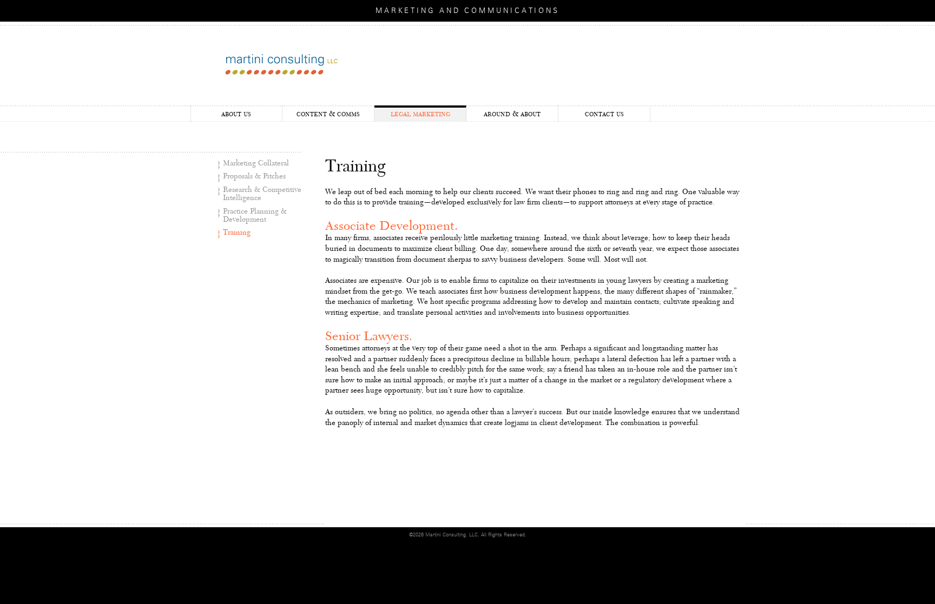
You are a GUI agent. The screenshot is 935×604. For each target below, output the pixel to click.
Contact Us (604, 114)
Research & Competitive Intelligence (262, 194)
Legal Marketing (420, 114)
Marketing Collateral (256, 163)
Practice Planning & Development (255, 215)
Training (237, 232)
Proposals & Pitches (254, 176)
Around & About (512, 114)
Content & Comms (328, 114)
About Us (236, 114)
